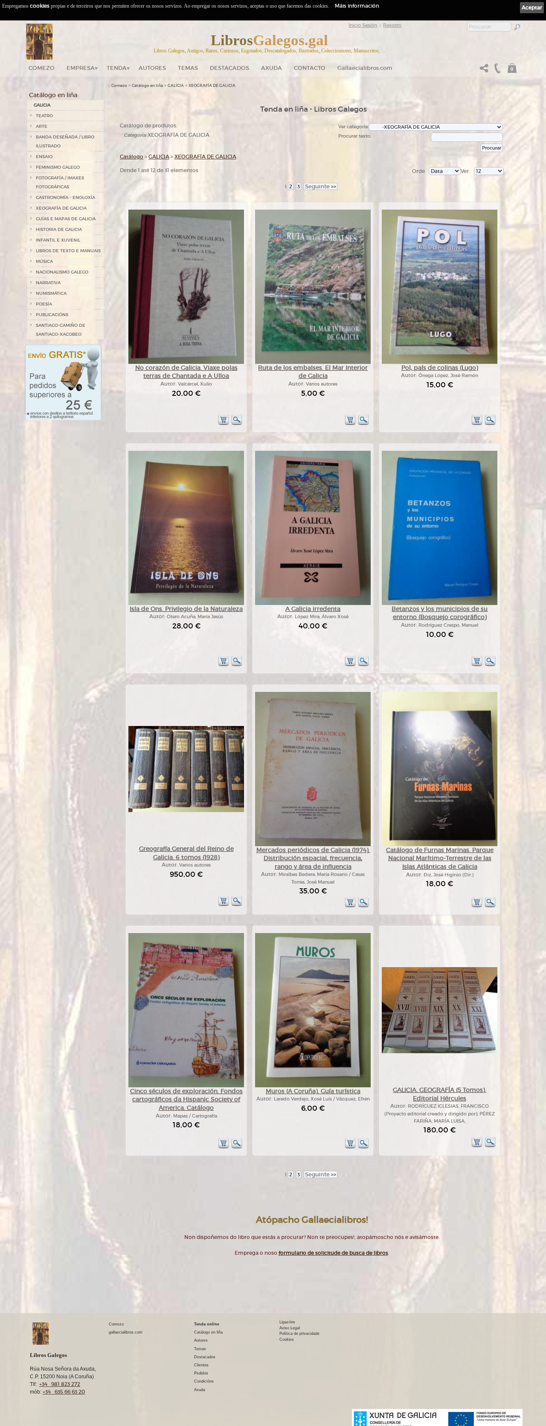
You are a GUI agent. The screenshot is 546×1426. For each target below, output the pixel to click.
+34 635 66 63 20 (64, 1392)
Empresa (81, 68)
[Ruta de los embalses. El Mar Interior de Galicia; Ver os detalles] (313, 362)
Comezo (42, 68)
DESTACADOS (229, 68)
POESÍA (44, 304)
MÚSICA (44, 261)
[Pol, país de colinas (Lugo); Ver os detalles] (439, 362)
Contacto (309, 68)
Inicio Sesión (363, 25)
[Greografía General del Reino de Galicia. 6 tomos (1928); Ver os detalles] (186, 810)
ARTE (41, 126)
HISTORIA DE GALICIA (59, 229)
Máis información (357, 6)
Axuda (271, 68)
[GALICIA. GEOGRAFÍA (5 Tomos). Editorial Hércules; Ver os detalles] (439, 1051)
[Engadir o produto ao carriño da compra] (223, 423)
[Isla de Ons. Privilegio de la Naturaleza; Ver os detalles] (186, 603)
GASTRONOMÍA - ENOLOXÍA (65, 197)
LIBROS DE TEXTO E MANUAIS (68, 251)
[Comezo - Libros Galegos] (39, 42)
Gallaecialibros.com (364, 68)
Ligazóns (287, 1322)
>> (320, 186)
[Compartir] (484, 70)
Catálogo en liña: (53, 95)
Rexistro (392, 25)
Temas (188, 68)
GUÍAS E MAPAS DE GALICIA (66, 219)
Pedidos (201, 1373)
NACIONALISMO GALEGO (62, 272)
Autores (152, 68)
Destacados (204, 1357)
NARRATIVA (48, 282)
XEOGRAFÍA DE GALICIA (61, 208)
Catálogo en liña (147, 86)
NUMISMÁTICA (51, 293)
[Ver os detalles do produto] (237, 423)
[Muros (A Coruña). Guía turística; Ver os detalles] (313, 1086)
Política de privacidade (299, 1333)
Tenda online (206, 1324)
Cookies (286, 1339)
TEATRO (44, 115)
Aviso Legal (289, 1328)
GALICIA (42, 105)
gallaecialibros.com (125, 1332)
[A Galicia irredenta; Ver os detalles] (313, 603)
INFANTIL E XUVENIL (58, 240)
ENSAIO (44, 156)
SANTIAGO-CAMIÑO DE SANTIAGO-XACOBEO (60, 330)
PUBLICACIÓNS (52, 314)
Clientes (201, 1365)
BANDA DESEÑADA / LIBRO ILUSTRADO (65, 141)
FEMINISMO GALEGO (58, 167)
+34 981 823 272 (59, 1384)
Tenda (117, 68)
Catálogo (131, 156)
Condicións (204, 1381)
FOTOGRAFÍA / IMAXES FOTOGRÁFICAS (60, 182)
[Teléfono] (496, 70)
